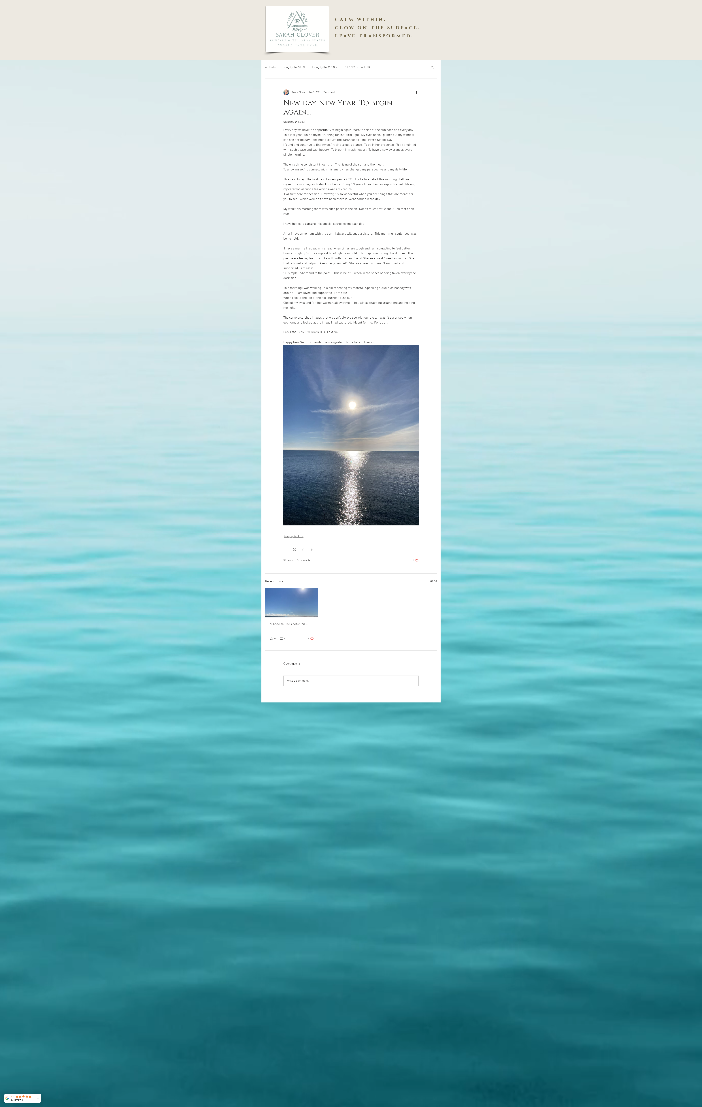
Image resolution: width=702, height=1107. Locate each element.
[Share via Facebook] (285, 549)
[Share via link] (312, 549)
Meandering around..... (289, 624)
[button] (432, 67)
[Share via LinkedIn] (303, 549)
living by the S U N (294, 67)
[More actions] (416, 92)
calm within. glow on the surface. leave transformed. (377, 27)
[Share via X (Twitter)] (294, 549)
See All (433, 580)
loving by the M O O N (324, 67)
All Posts (270, 67)
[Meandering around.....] (291, 602)
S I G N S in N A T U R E (358, 67)
